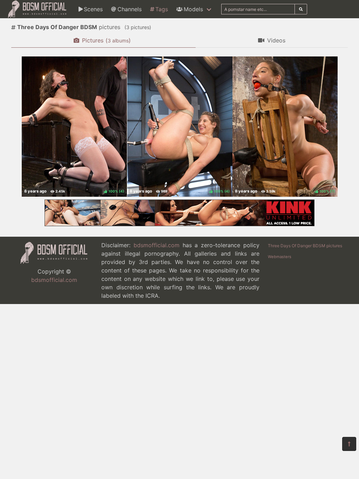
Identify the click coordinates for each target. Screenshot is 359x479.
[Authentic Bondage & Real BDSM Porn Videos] (179, 224)
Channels (129, 9)
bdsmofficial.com (54, 279)
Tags (161, 9)
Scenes (93, 9)
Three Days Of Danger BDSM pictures (305, 245)
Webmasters (279, 256)
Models (193, 9)
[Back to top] (349, 444)
